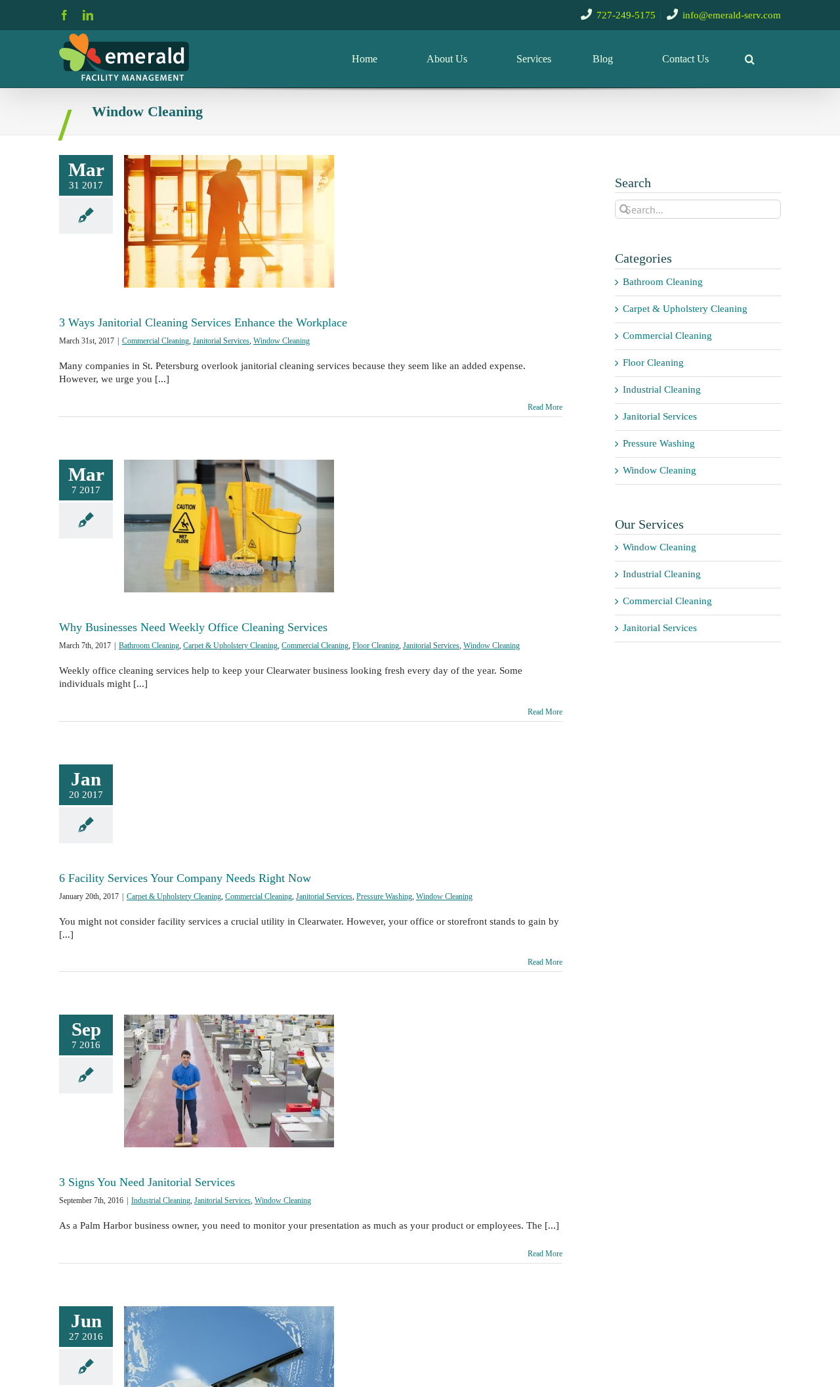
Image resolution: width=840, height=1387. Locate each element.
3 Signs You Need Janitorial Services (147, 1182)
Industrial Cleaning (160, 1200)
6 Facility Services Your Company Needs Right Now (185, 878)
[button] (750, 58)
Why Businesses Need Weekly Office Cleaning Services (193, 627)
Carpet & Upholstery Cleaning (230, 645)
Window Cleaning (281, 340)
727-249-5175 (626, 15)
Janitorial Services (221, 340)
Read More (545, 407)
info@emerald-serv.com (731, 15)
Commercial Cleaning (155, 340)
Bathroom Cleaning (149, 645)
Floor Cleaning (375, 645)
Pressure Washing (384, 896)
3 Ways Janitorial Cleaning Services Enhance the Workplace (203, 322)
